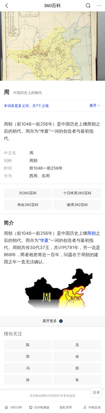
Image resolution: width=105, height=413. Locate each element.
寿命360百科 (27, 204)
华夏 (44, 240)
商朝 (91, 233)
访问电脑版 (41, 407)
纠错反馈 (94, 407)
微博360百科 (77, 204)
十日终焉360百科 (77, 193)
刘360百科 (28, 193)
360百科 (52, 5)
